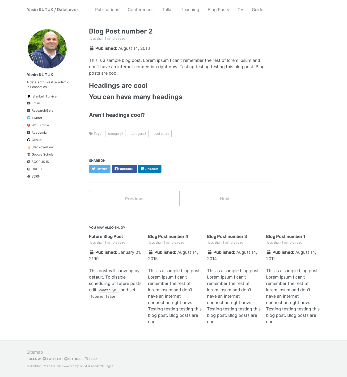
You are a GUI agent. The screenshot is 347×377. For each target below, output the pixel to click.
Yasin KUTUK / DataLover (52, 9)
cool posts (161, 134)
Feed (92, 359)
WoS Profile (40, 125)
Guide (257, 9)
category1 (115, 134)
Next (225, 198)
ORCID (36, 169)
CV (240, 9)
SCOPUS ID (40, 162)
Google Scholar (43, 154)
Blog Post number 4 (168, 236)
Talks (167, 9)
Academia (39, 132)
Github (36, 140)
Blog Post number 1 (285, 236)
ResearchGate (42, 110)
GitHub (74, 359)
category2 (138, 134)
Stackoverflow (42, 147)
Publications (107, 9)
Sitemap (35, 352)
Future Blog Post (106, 236)
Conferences (140, 9)
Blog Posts (218, 9)
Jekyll (84, 366)
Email (35, 103)
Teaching (190, 9)
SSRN (35, 176)
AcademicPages (102, 366)
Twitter (36, 118)
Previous (134, 198)
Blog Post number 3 (227, 236)
